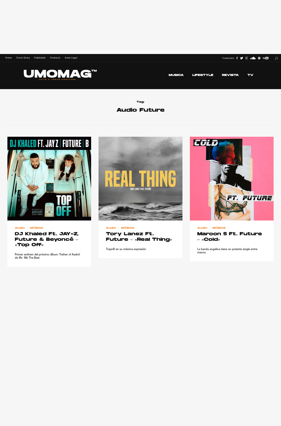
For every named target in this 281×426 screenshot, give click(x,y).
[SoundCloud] (253, 58)
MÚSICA (36, 228)
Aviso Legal (71, 57)
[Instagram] (246, 58)
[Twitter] (241, 58)
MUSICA (176, 75)
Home (8, 57)
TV (250, 75)
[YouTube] (265, 58)
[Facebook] (237, 58)
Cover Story (23, 57)
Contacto (55, 57)
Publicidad (39, 57)
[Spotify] (259, 58)
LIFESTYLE (202, 75)
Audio (20, 228)
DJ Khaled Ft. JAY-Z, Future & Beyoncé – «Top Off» (47, 239)
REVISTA (230, 75)
